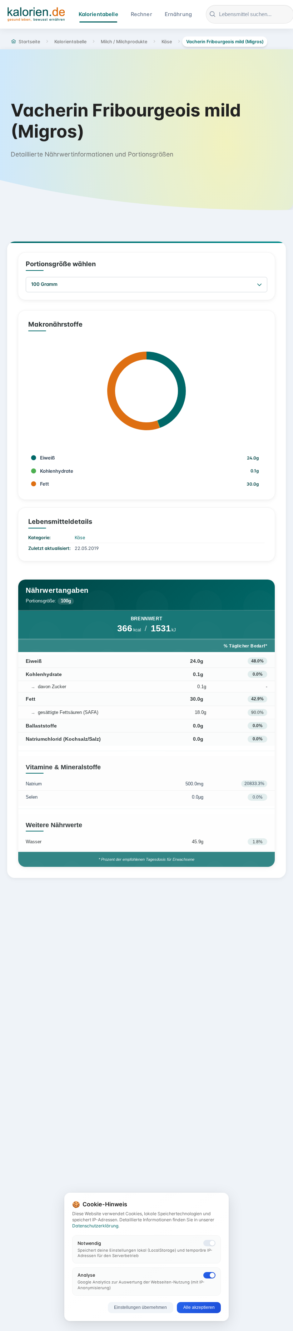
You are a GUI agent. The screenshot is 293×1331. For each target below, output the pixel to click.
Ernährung (178, 14)
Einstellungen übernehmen (140, 1307)
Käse (80, 537)
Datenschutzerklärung (95, 1225)
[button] (259, 284)
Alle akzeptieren (199, 1307)
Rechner (141, 14)
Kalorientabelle (98, 14)
